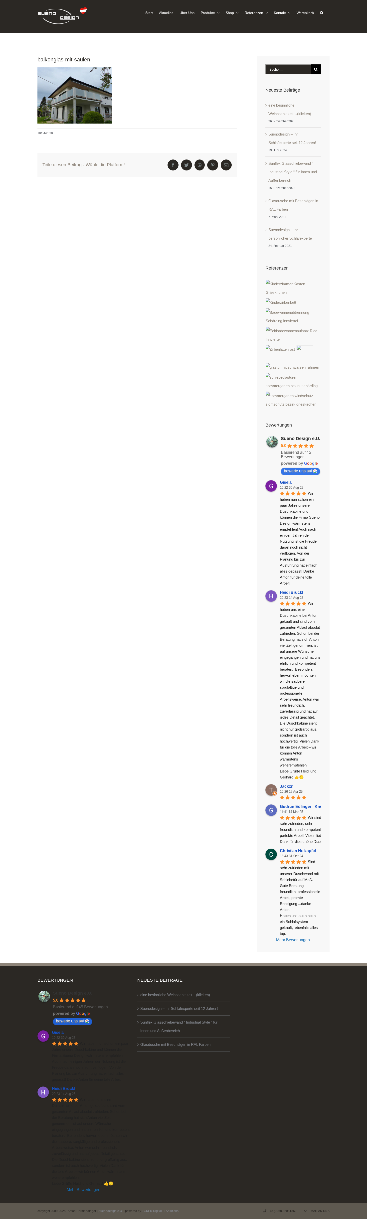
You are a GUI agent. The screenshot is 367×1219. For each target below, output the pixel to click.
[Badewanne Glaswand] (293, 335)
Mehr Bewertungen (293, 940)
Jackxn (287, 786)
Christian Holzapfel (298, 851)
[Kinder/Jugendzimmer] (293, 288)
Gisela (286, 482)
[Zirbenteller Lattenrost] (280, 349)
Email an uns (318, 1211)
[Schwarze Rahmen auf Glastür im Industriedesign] (292, 367)
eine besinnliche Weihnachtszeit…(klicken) (175, 995)
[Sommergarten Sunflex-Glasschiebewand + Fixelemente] (293, 400)
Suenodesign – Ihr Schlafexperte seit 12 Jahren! (179, 1008)
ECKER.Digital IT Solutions (160, 1211)
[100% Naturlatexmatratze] (305, 353)
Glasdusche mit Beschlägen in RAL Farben (175, 1044)
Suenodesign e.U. (110, 1211)
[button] (321, 12)
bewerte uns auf (298, 471)
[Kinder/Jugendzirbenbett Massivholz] (281, 302)
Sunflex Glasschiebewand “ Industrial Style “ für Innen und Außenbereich (292, 171)
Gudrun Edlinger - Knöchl (304, 806)
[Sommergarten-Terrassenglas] (293, 381)
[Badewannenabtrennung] (293, 316)
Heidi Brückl (291, 592)
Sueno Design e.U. (300, 438)
